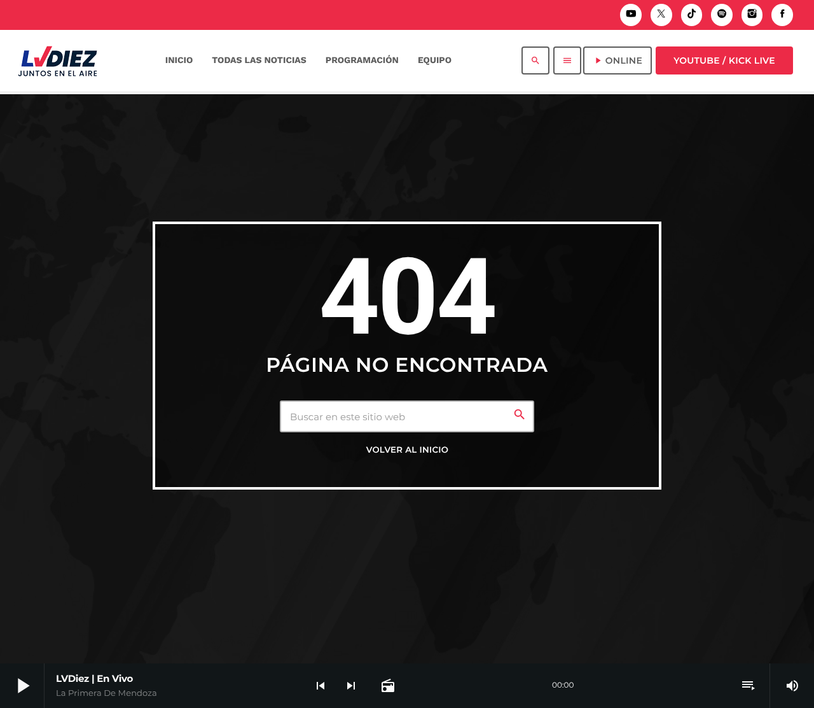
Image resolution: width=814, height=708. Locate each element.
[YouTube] (631, 15)
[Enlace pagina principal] (57, 60)
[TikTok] (692, 15)
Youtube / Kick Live (724, 60)
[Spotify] (722, 15)
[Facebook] (782, 15)
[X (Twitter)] (661, 15)
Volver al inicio (407, 450)
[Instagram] (752, 15)
